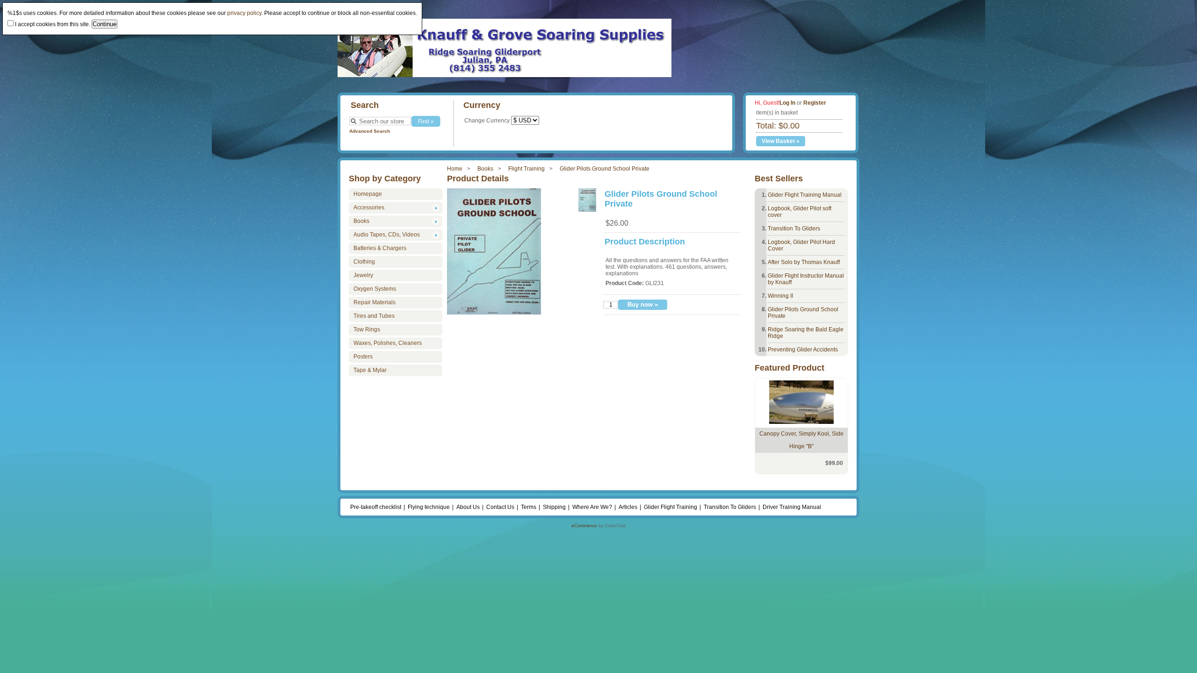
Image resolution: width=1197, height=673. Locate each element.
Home (454, 168)
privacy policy (244, 13)
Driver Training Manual (792, 507)
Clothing (364, 261)
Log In (787, 103)
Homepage (367, 194)
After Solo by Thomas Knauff (804, 262)
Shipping (554, 507)
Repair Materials (374, 302)
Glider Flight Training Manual (805, 195)
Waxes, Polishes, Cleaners (387, 343)
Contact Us (500, 507)
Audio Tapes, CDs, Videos (386, 234)
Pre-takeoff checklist (375, 507)
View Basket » (781, 141)
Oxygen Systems (374, 289)
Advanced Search (369, 131)
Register (814, 103)
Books (485, 168)
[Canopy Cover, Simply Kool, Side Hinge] (801, 422)
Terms (528, 507)
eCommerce (584, 525)
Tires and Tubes (374, 316)
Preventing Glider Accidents (803, 349)
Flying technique (429, 507)
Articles (628, 507)
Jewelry (363, 275)
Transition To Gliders (794, 228)
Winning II (780, 296)
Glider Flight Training (670, 507)
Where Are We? (592, 507)
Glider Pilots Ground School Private (604, 168)
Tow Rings (366, 329)
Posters (363, 356)
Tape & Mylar (370, 370)
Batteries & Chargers (379, 248)
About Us (468, 507)
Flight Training (526, 168)
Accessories (368, 207)
